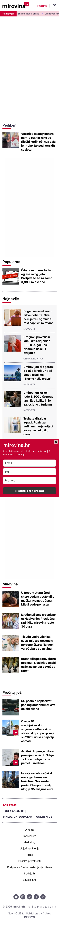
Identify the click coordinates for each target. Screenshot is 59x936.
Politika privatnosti (29, 861)
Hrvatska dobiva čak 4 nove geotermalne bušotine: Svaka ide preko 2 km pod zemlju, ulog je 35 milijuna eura (37, 781)
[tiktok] (29, 896)
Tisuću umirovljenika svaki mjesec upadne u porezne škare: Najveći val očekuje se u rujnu (37, 642)
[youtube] (16, 896)
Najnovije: (8, 13)
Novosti (29, 328)
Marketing (29, 842)
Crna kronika (33, 358)
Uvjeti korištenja (29, 848)
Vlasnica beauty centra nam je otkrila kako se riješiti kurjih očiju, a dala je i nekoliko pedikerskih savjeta (38, 141)
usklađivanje (13, 811)
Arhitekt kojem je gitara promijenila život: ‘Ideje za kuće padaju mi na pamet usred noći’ (37, 757)
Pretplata (41, 5)
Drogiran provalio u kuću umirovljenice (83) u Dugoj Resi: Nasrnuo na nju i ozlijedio (36, 345)
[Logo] (15, 5)
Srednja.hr (29, 873)
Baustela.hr (29, 879)
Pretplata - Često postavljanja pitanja (29, 867)
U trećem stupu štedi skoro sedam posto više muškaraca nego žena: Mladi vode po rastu (37, 598)
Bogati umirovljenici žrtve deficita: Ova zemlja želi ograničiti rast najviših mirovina (38, 317)
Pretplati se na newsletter (29, 490)
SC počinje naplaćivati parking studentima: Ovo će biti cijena (38, 705)
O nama (29, 829)
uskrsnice (44, 816)
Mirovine (10, 584)
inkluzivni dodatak (17, 816)
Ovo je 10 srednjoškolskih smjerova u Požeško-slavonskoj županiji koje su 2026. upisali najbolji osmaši (37, 731)
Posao (29, 854)
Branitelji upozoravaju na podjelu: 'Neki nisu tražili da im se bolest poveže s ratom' (38, 664)
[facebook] (36, 896)
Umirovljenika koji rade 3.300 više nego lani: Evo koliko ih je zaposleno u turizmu (38, 398)
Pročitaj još (11, 692)
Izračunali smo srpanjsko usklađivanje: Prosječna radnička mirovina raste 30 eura (38, 620)
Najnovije (10, 299)
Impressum (29, 836)
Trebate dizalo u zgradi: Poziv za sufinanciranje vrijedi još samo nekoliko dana (38, 426)
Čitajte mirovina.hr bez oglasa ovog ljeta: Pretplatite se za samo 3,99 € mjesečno (37, 276)
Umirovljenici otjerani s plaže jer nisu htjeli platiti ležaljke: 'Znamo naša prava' (38, 372)
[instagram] (22, 896)
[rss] (43, 896)
